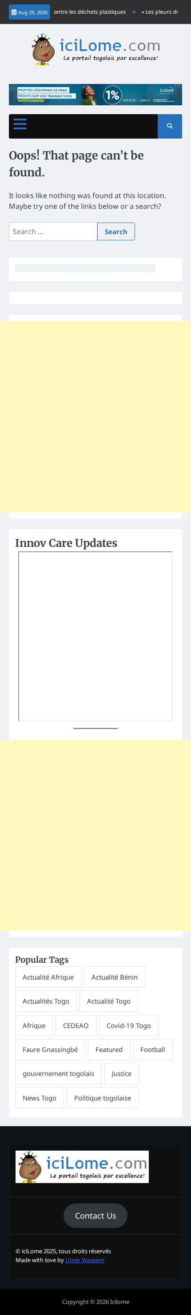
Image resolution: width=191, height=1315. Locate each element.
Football (152, 1049)
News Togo (39, 1097)
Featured (109, 1049)
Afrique (34, 1025)
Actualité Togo (109, 1000)
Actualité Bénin (115, 976)
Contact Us (95, 1215)
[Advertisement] (95, 416)
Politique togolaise (102, 1097)
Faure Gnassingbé (50, 1049)
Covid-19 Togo (129, 1025)
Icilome (119, 1302)
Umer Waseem (84, 1260)
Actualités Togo (46, 1000)
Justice (121, 1073)
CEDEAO (76, 1025)
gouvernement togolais (58, 1073)
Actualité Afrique (48, 976)
